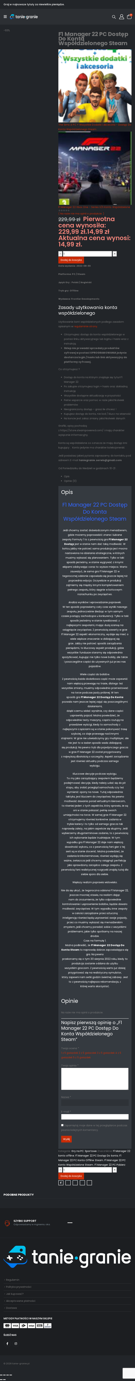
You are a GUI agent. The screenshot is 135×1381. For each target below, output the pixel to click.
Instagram (15, 1343)
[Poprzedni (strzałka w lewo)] (1, 1379)
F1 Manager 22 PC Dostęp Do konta (96, 1155)
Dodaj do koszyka (71, 260)
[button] (6, 17)
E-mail (66, 1111)
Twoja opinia (70, 1065)
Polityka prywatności (18, 1287)
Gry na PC (77, 1151)
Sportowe (91, 1151)
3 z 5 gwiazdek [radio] (106, 1053)
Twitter (67, 1182)
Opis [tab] (66, 476)
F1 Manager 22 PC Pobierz (110, 1165)
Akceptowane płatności (20, 1301)
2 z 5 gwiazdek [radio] (87, 1053)
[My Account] (122, 16)
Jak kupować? (15, 1294)
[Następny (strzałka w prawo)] (4, 1379)
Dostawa (11, 1308)
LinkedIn (75, 1182)
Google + (82, 1182)
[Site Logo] (23, 16)
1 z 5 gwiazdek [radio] (69, 1053)
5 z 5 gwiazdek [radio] (82, 1057)
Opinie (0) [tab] (70, 481)
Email (89, 1182)
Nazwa (66, 1097)
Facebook (60, 1182)
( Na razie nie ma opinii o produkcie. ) (81, 213)
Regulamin (12, 1280)
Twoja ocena (70, 1048)
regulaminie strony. (86, 326)
